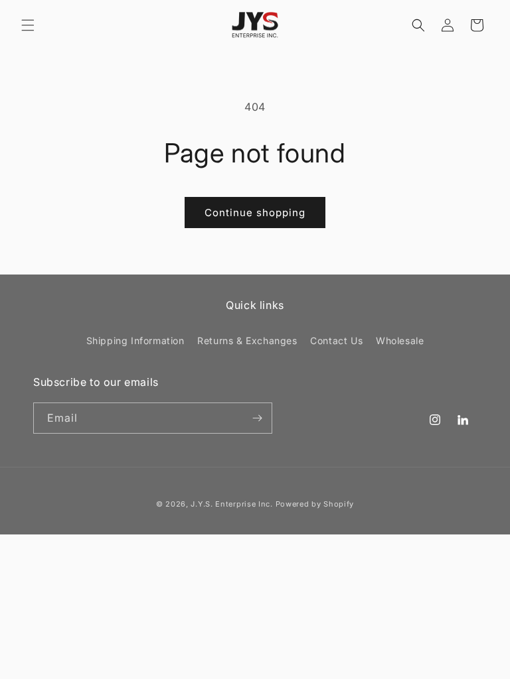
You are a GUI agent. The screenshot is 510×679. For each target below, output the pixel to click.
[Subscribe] (257, 418)
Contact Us (336, 340)
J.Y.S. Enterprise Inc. (231, 504)
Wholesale (400, 340)
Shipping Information (135, 340)
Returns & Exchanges (247, 340)
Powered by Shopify (315, 504)
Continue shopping (255, 212)
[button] (27, 25)
